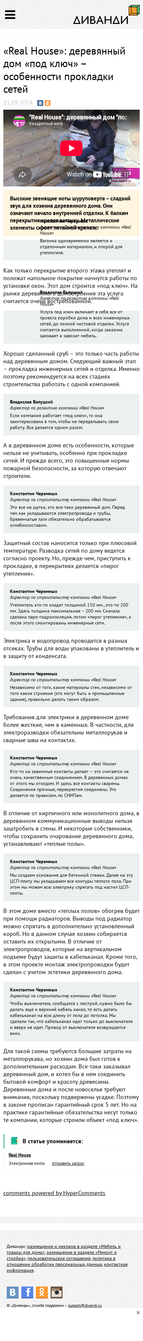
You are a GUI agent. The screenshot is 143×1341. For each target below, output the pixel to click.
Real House (20, 1155)
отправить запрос (68, 1163)
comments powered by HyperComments (54, 1193)
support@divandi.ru (84, 1305)
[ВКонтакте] (40, 103)
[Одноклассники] (48, 103)
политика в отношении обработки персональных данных (61, 1261)
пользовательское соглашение (59, 1258)
